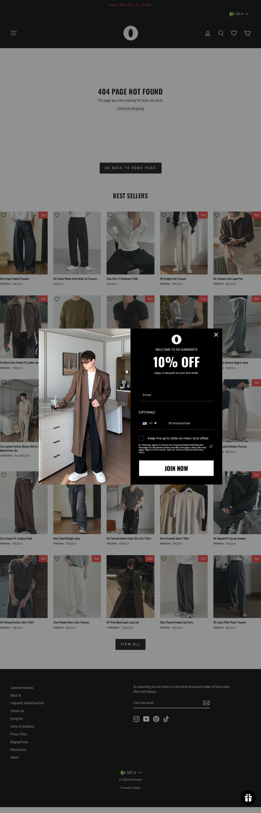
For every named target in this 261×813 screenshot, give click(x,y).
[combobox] (150, 423)
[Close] (216, 335)
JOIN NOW (176, 468)
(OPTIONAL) (147, 412)
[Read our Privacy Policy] (211, 446)
